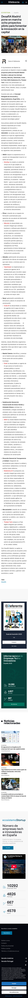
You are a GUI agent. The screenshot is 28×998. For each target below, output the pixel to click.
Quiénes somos (5, 940)
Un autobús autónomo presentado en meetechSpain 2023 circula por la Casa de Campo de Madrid (13, 796)
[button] (25, 965)
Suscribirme (7, 933)
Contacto (4, 943)
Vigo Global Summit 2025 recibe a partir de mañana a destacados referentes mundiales (13, 771)
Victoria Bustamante (5, 750)
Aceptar (14, 983)
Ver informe (14, 704)
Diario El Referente (14, 61)
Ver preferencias (14, 992)
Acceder (8, 847)
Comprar (14, 642)
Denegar (14, 987)
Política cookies (8, 995)
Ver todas (14, 646)
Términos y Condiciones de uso (10, 951)
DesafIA (3, 582)
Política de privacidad (17, 995)
